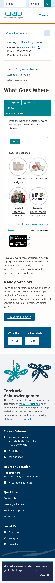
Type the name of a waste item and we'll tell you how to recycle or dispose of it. (28, 124)
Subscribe (9, 516)
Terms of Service (30, 224)
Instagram (16, 538)
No (30, 341)
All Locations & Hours (20, 482)
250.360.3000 (16, 457)
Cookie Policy (44, 224)
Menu (45, 15)
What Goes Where (28, 47)
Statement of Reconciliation (19, 419)
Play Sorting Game (21, 318)
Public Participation (14, 510)
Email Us (13, 451)
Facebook (15, 532)
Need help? (31, 102)
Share (13, 108)
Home (7, 69)
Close (43, 575)
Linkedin (15, 544)
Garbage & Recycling (18, 74)
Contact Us (10, 498)
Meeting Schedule (14, 504)
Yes (13, 341)
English (13, 102)
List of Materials (10, 230)
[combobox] (28, 134)
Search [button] (14, 141)
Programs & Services (27, 69)
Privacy (19, 224)
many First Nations (29, 403)
